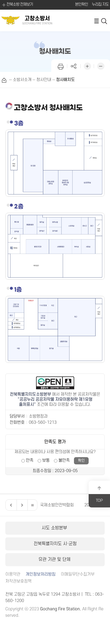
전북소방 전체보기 (19, 4)
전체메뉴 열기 (96, 20)
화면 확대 (87, 65)
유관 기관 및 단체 (55, 559)
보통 (46, 460)
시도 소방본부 (55, 528)
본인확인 (81, 4)
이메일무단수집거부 (78, 574)
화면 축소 (100, 65)
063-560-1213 (43, 422)
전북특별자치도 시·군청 (55, 543)
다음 (21, 505)
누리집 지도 (100, 4)
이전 (10, 505)
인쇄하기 (60, 65)
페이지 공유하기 (74, 65)
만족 (29, 460)
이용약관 (12, 574)
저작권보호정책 (18, 581)
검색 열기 (104, 20)
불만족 (64, 460)
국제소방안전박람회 (55, 505)
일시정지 (32, 505)
